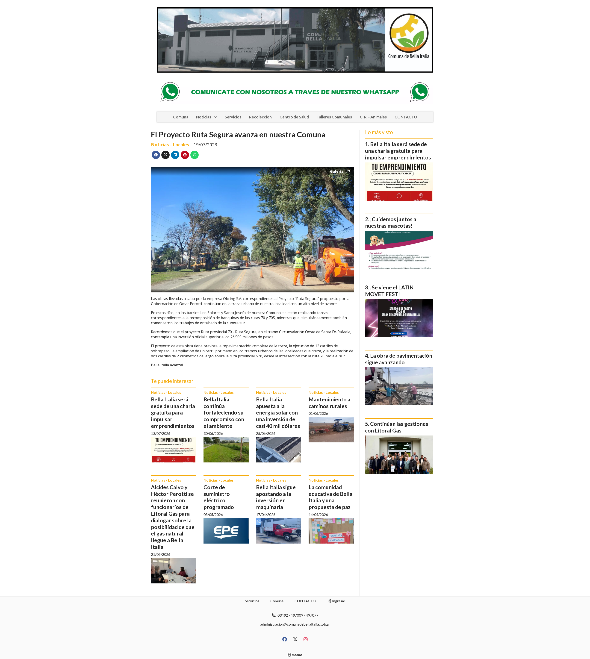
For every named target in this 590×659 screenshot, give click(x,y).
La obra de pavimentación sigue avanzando (398, 358)
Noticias (203, 117)
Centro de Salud (294, 117)
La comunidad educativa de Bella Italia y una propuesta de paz (330, 497)
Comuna (180, 117)
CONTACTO (406, 117)
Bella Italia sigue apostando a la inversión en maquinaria (276, 497)
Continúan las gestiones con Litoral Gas (396, 427)
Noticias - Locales (170, 144)
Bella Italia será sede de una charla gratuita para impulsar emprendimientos (173, 412)
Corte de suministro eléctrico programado (219, 497)
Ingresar (338, 601)
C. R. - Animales (373, 117)
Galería (337, 171)
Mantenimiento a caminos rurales (329, 402)
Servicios (233, 117)
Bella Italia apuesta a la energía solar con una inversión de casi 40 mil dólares (278, 412)
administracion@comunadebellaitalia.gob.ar (295, 624)
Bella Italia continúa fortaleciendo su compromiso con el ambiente (224, 412)
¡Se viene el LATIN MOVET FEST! (389, 290)
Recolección (260, 117)
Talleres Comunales (334, 117)
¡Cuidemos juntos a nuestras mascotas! (390, 222)
